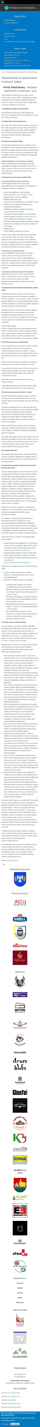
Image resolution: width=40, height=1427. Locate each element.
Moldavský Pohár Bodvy (22, 7)
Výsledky (13, 1400)
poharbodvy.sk (19, 152)
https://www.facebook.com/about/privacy (17, 562)
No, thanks (15, 1424)
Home (3, 72)
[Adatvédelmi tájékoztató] (3, 864)
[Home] (7, 8)
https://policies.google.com (21, 550)
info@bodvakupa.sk (7, 382)
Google (6, 572)
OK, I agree (5, 1424)
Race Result (7, 580)
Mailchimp (7, 575)
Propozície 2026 (15, 1407)
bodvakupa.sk (5, 152)
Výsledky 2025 (15, 1393)
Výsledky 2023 (15, 1396)
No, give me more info (8, 1420)
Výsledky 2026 (15, 1403)
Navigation (2, 2)
